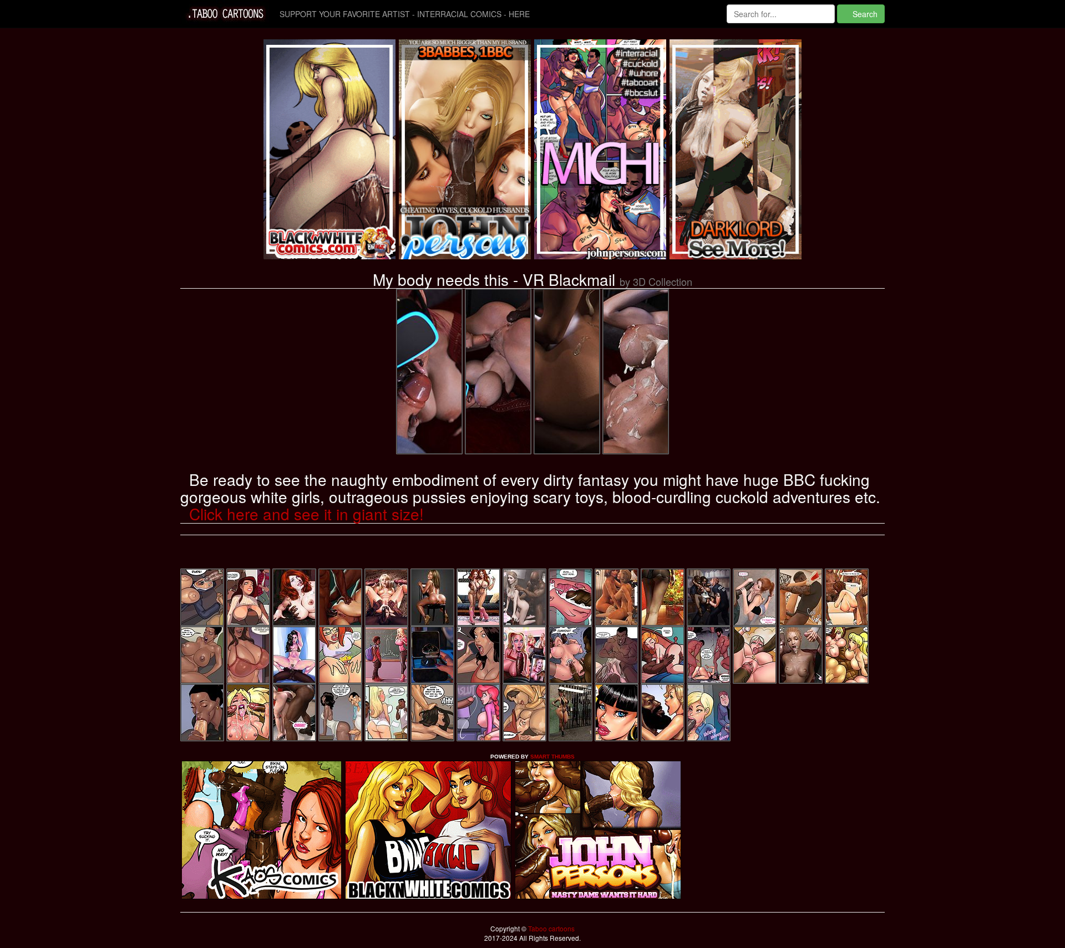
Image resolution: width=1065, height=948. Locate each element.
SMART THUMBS (552, 757)
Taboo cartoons (550, 928)
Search (864, 13)
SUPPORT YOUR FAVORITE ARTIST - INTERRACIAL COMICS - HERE (405, 13)
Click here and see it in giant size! (306, 514)
